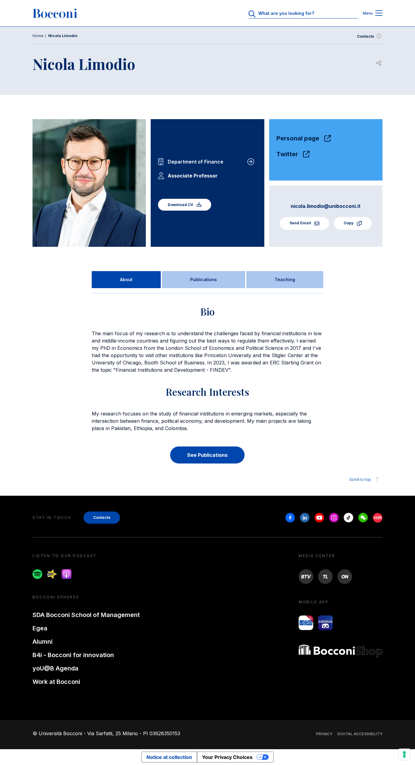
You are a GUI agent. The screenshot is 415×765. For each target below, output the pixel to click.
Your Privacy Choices (227, 757)
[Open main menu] (378, 13)
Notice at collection (169, 757)
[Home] (55, 13)
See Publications (207, 455)
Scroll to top (360, 479)
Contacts (365, 36)
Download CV (181, 204)
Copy (349, 223)
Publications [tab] (203, 279)
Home (38, 35)
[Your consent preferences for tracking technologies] (404, 754)
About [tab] (126, 279)
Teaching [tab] (285, 279)
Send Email (301, 223)
